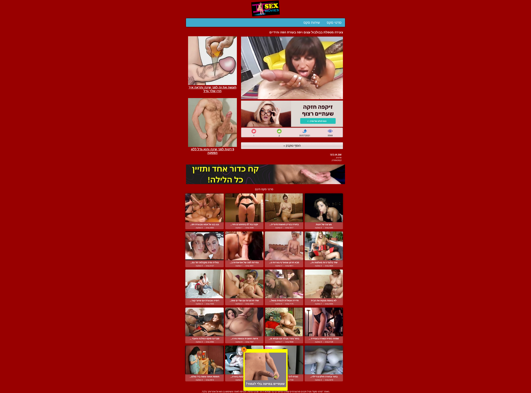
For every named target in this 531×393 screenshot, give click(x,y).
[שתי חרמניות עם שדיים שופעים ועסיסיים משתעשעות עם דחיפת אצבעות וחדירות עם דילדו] (244, 283)
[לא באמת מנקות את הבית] (324, 283)
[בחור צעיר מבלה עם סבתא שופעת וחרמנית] (284, 322)
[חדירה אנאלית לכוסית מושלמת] (284, 283)
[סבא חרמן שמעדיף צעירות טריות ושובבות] (284, 245)
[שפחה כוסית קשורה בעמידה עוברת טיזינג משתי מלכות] (324, 322)
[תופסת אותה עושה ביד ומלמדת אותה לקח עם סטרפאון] (204, 360)
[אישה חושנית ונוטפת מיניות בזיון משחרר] (244, 322)
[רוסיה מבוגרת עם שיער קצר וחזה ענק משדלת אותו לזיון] (204, 283)
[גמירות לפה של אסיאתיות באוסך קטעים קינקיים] (244, 245)
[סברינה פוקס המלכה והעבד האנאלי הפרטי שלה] (204, 322)
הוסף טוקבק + (292, 145)
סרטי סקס (334, 22)
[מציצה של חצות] (324, 207)
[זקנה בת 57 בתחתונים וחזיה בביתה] (244, 207)
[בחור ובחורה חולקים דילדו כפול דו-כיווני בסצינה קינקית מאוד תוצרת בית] (324, 360)
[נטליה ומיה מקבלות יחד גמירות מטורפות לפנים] (204, 245)
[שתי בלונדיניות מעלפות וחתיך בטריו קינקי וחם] (324, 245)
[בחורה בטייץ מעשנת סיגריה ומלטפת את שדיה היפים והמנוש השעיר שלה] (284, 207)
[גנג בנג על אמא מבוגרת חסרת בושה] (204, 207)
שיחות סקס (312, 22)
